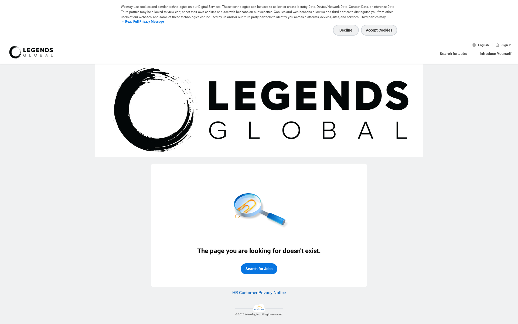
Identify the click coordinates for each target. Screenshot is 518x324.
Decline (345, 30)
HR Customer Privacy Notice (259, 292)
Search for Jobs (453, 53)
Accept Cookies (379, 30)
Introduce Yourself (496, 53)
